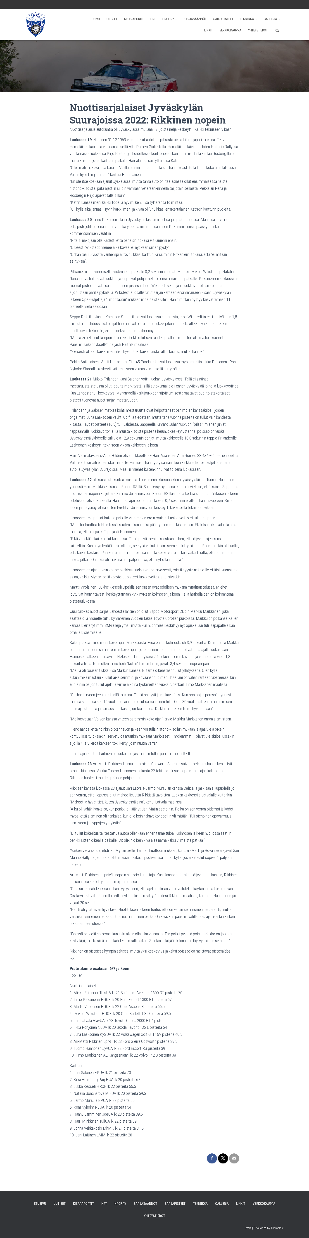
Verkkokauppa (230, 30)
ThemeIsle (277, 1228)
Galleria (271, 19)
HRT (153, 19)
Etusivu (94, 19)
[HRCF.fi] (35, 24)
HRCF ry (168, 19)
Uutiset (112, 19)
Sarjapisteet (223, 19)
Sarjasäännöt (195, 19)
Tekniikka (247, 19)
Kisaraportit (134, 19)
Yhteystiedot (258, 30)
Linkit (208, 30)
